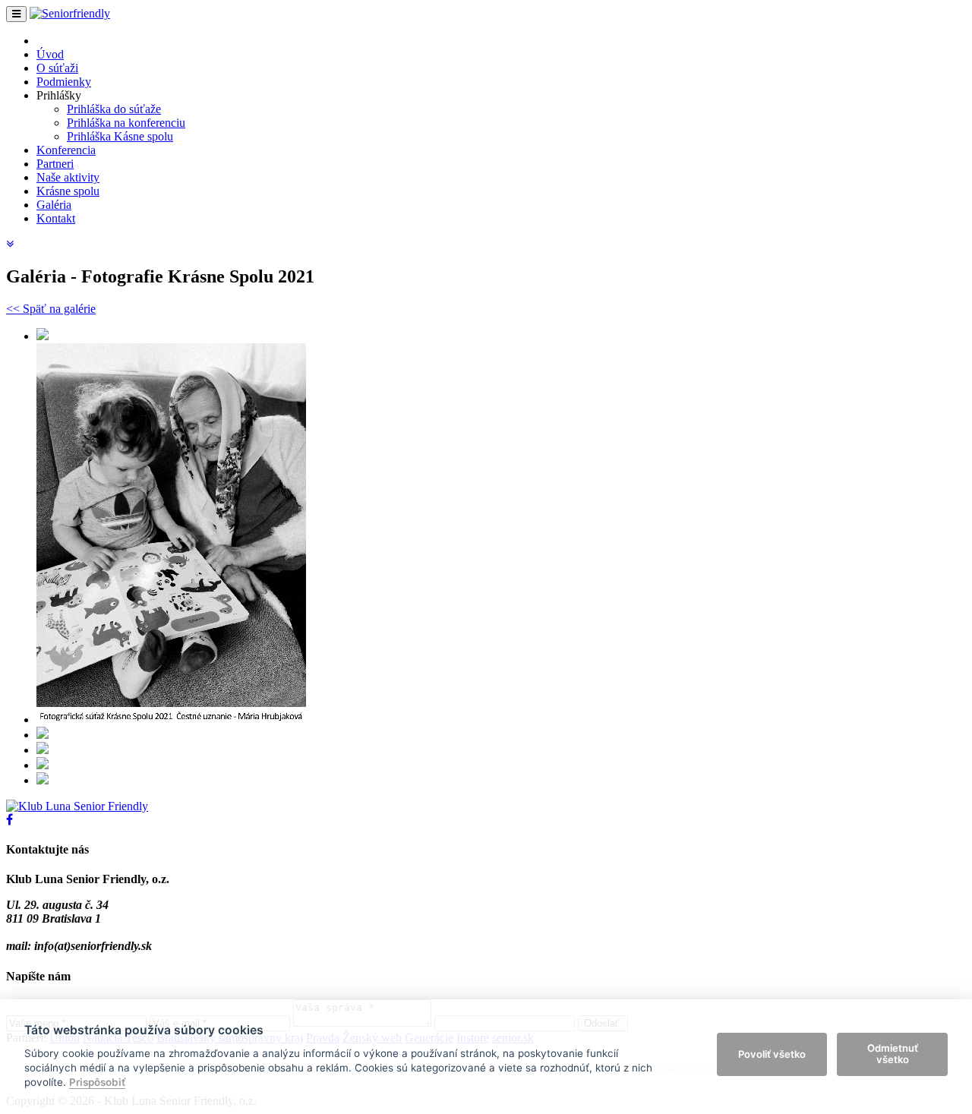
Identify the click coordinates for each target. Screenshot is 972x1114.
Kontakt (55, 218)
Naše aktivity (67, 177)
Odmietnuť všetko (892, 1054)
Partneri (55, 163)
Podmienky (63, 81)
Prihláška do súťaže (114, 109)
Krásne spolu (67, 191)
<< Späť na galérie (51, 308)
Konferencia (66, 150)
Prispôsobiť (97, 1082)
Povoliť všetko (772, 1054)
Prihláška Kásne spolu (120, 136)
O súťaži (57, 68)
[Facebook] (9, 819)
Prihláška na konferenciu (126, 122)
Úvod (50, 54)
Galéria (53, 204)
